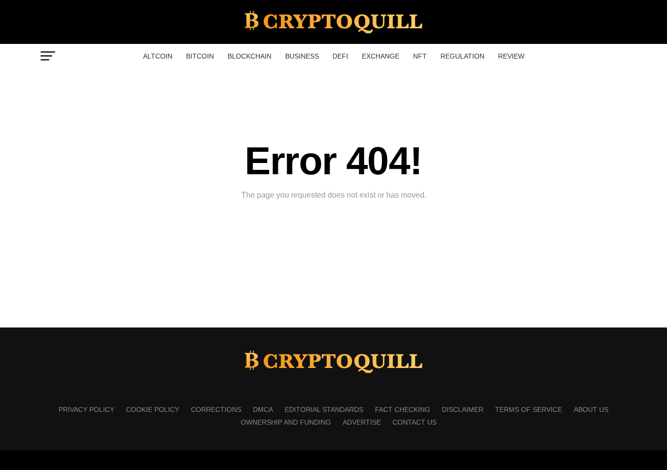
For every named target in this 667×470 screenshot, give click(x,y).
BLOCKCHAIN (249, 56)
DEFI (340, 56)
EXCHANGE (380, 56)
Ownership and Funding (286, 422)
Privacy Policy (86, 409)
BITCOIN (200, 56)
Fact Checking (402, 409)
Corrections (216, 409)
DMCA (263, 409)
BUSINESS (302, 56)
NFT (420, 56)
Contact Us (415, 422)
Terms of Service (528, 409)
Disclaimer (462, 409)
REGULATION (462, 56)
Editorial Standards (324, 409)
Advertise (362, 422)
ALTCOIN (157, 56)
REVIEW (511, 56)
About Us (591, 409)
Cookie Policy (152, 409)
